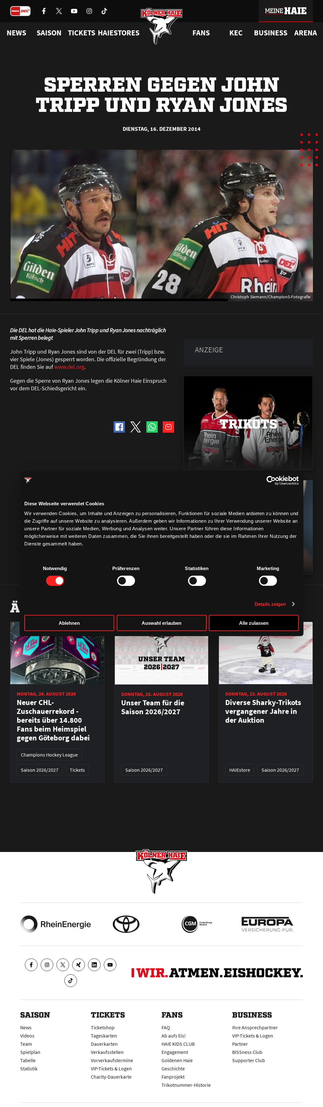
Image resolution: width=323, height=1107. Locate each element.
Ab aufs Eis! (174, 1035)
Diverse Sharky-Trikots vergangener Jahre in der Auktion (263, 711)
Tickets (81, 33)
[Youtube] (110, 964)
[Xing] (78, 964)
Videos (27, 1035)
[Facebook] (31, 964)
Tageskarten (104, 1035)
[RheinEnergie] (55, 924)
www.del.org (69, 366)
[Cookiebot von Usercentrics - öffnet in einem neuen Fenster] (271, 480)
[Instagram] (47, 964)
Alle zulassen (253, 623)
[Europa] (267, 924)
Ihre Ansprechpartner (255, 1027)
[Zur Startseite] (162, 26)
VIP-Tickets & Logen (111, 1068)
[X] (62, 964)
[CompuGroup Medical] (197, 924)
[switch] (126, 580)
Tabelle (28, 1060)
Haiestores (118, 33)
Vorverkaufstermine (112, 1060)
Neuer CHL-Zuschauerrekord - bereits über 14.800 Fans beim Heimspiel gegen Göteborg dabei (53, 720)
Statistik (29, 1068)
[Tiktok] (70, 980)
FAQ (166, 1027)
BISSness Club (247, 1052)
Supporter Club (248, 1060)
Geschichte (173, 1068)
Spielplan (30, 1052)
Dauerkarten (104, 1044)
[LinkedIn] (94, 964)
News (26, 1027)
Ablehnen (69, 623)
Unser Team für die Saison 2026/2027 (152, 707)
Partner (240, 1044)
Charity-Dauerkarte (111, 1077)
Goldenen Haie (177, 1060)
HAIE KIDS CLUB (178, 1044)
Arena (305, 33)
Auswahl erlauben (161, 623)
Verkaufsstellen (107, 1052)
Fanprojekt (173, 1077)
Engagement (175, 1052)
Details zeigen (270, 603)
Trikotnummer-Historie (186, 1085)
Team (26, 1044)
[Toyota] (126, 924)
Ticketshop (103, 1027)
